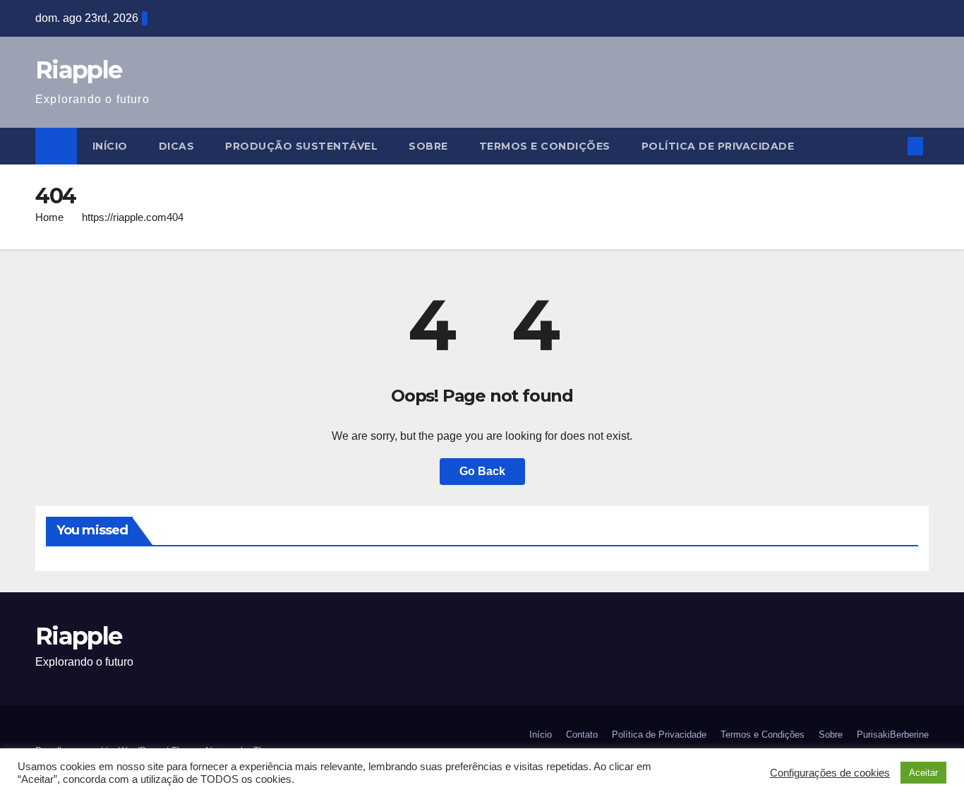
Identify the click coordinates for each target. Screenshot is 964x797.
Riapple (78, 70)
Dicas (177, 146)
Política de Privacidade (718, 146)
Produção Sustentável (301, 146)
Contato (582, 734)
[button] (892, 146)
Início (110, 146)
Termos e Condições (544, 146)
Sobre (428, 146)
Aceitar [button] (923, 772)
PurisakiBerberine (893, 734)
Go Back (482, 471)
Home (49, 217)
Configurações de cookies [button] (830, 773)
